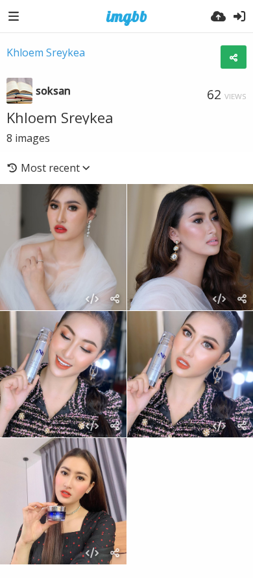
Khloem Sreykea (45, 52)
